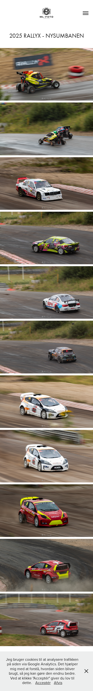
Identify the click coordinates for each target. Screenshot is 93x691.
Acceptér (43, 682)
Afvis (58, 682)
